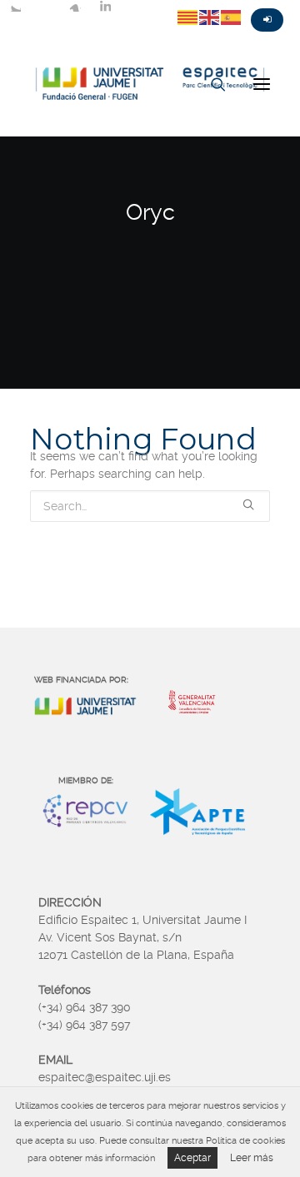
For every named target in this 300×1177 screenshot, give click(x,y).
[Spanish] (231, 16)
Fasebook (45, 6)
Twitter (15, 6)
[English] (210, 16)
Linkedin (105, 6)
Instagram (75, 6)
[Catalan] (188, 16)
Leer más (251, 1158)
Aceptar (192, 1158)
